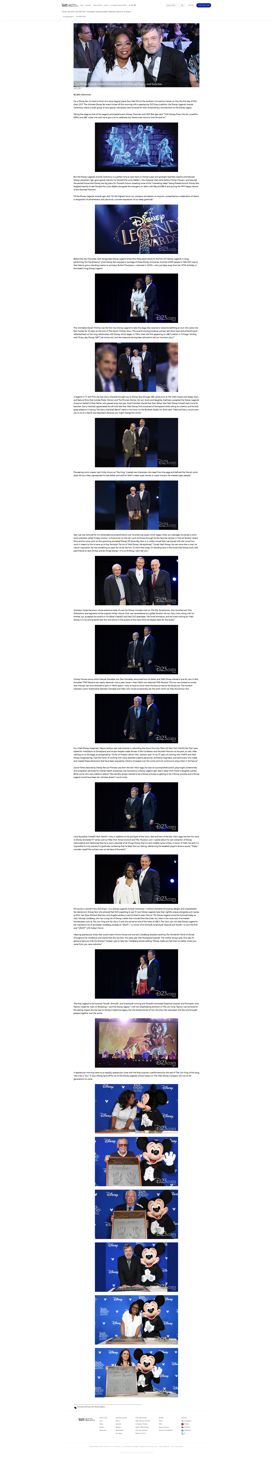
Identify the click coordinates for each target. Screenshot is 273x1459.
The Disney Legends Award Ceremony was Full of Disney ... (109, 12)
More (161, 1418)
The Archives (141, 1418)
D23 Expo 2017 (81, 12)
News (118, 1421)
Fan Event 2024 (81, 16)
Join (81, 5)
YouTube (187, 1427)
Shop (106, 5)
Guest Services (164, 1427)
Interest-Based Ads (164, 1446)
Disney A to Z (140, 1433)
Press (161, 1421)
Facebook (187, 1430)
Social (184, 1418)
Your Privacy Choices (177, 1446)
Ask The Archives (142, 1430)
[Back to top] (269, 1453)
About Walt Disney (142, 1427)
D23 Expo (71, 12)
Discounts (97, 5)
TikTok (186, 1424)
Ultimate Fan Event (118, 5)
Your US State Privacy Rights (130, 1446)
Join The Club (203, 5)
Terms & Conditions (166, 1430)
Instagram (187, 1421)
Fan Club (103, 1418)
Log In (191, 5)
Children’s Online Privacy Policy (149, 1446)
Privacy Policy (117, 1446)
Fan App (119, 1433)
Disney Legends (100, 1407)
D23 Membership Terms (96, 1446)
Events (88, 5)
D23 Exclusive (121, 1418)
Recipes (118, 1427)
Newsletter (119, 1430)
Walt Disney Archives (143, 1421)
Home (64, 12)
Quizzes (118, 1424)
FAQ (160, 1424)
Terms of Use (107, 1446)
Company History (142, 1424)
